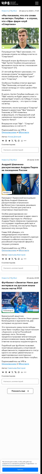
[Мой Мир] (22, 140)
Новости (5, 11)
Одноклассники (9, 132)
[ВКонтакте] (3, 140)
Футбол (13, 11)
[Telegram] (9, 140)
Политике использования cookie (13, 465)
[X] (12, 140)
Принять (20, 469)
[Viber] (15, 140)
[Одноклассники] (6, 140)
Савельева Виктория (16, 255)
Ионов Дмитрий (14, 137)
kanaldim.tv (7, 192)
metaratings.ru (8, 310)
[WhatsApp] (18, 140)
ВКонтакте (24, 132)
